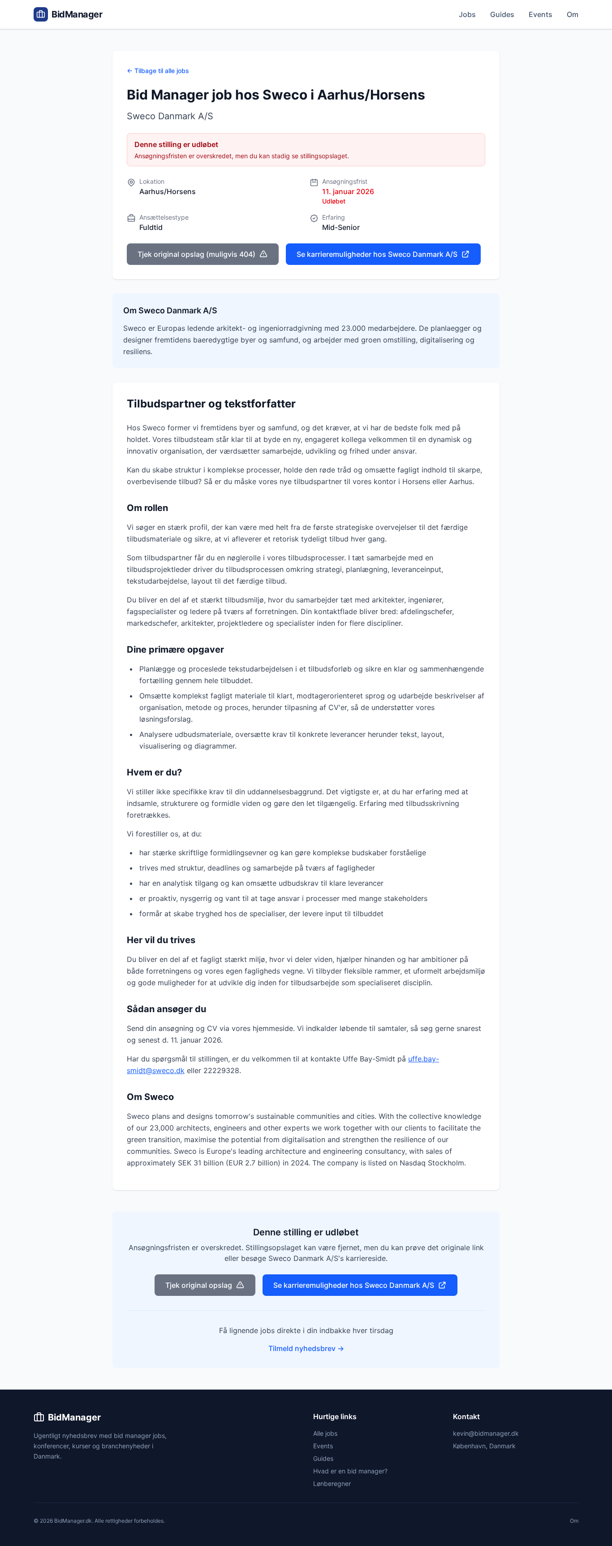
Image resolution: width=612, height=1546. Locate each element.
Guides (502, 14)
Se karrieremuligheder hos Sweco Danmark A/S (377, 254)
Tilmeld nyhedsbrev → (306, 1348)
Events (540, 14)
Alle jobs (325, 1433)
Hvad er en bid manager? (350, 1471)
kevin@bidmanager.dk (486, 1433)
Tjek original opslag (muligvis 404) (196, 254)
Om (572, 14)
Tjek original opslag (198, 1285)
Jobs (467, 14)
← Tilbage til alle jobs (158, 70)
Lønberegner (332, 1483)
